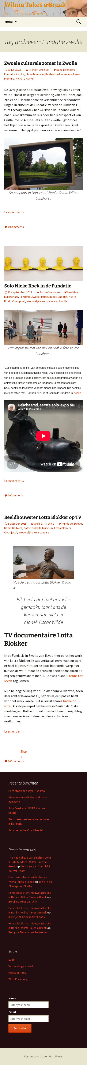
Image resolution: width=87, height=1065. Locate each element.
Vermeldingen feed (20, 966)
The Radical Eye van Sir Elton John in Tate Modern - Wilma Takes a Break (29, 862)
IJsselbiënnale (35, 74)
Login (11, 959)
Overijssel (18, 301)
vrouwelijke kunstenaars (42, 301)
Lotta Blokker (62, 528)
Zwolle (63, 301)
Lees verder (14, 212)
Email (12, 1012)
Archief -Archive (39, 70)
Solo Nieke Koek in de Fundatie (37, 286)
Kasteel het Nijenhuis (58, 74)
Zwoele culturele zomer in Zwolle (40, 63)
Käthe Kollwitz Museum (38, 528)
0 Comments (16, 227)
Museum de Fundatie (54, 297)
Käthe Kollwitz (13, 528)
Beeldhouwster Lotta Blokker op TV (43, 517)
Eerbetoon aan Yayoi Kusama (26, 791)
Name (12, 998)
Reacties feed (17, 973)
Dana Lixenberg (66, 70)
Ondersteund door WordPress (43, 1056)
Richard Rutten (25, 78)
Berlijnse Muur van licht (22, 901)
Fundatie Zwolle (14, 74)
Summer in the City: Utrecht (25, 830)
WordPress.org (18, 979)
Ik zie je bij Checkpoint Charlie (27, 917)
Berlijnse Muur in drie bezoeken (28, 932)
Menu (8, 21)
